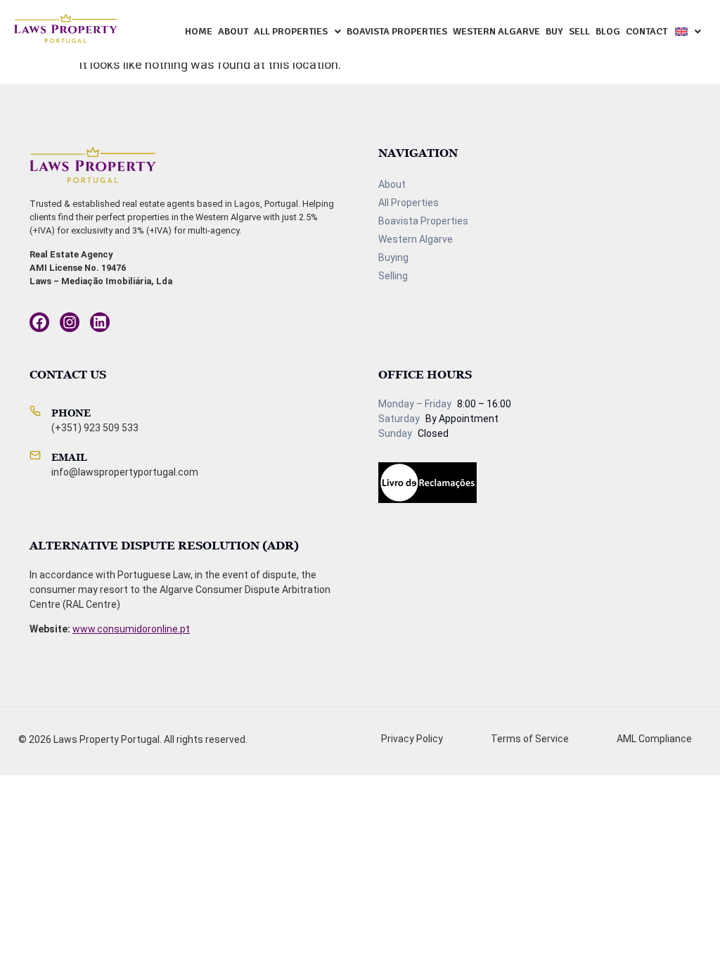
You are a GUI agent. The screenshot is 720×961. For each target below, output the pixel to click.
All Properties (291, 31)
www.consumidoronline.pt (131, 629)
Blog (608, 31)
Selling (393, 275)
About (233, 31)
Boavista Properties (397, 31)
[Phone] (35, 410)
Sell (579, 31)
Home (198, 31)
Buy (554, 31)
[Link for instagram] (39, 322)
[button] (297, 32)
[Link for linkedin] (100, 322)
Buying (393, 257)
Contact (646, 31)
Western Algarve (496, 31)
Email (69, 457)
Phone (71, 413)
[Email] (35, 455)
